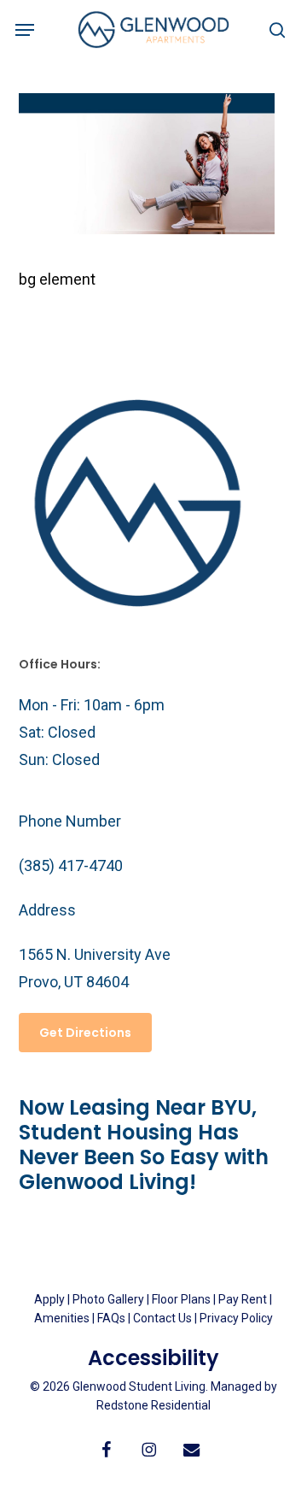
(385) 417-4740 (71, 865)
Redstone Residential (153, 1405)
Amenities (62, 1318)
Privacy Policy (236, 1318)
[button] (24, 29)
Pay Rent (242, 1299)
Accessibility (153, 1358)
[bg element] (147, 229)
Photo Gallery (108, 1299)
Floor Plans (181, 1299)
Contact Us (162, 1318)
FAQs (112, 1318)
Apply (49, 1299)
